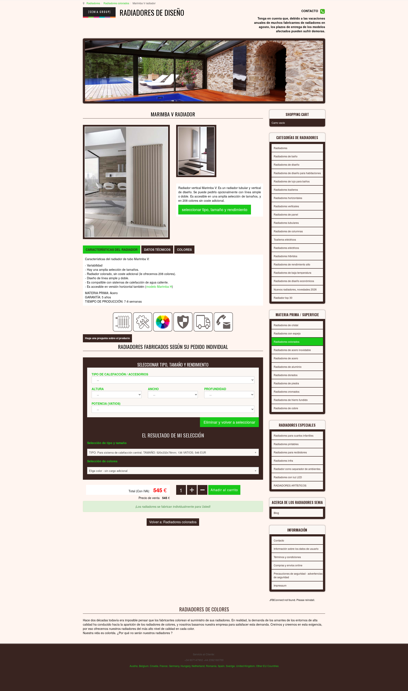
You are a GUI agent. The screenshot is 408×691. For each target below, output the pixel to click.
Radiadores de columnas (288, 231)
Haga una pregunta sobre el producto (107, 338)
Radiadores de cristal (286, 325)
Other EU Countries (267, 666)
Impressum (280, 585)
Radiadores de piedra (286, 383)
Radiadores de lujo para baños (292, 181)
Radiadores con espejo (287, 333)
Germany (174, 666)
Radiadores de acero (286, 358)
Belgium (144, 666)
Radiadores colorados (116, 3)
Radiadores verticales (286, 206)
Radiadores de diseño (286, 164)
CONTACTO (309, 11)
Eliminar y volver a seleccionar (229, 422)
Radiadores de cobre (286, 408)
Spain (221, 666)
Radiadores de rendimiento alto (292, 264)
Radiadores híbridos (285, 256)
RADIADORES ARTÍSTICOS (290, 485)
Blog (276, 513)
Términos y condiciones (287, 557)
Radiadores (93, 3)
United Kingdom (245, 666)
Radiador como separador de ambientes (297, 469)
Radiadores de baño (286, 156)
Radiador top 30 (283, 297)
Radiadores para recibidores (290, 452)
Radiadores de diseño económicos (294, 281)
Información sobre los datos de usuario (296, 548)
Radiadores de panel (286, 214)
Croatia (154, 666)
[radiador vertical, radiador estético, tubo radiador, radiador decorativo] (126, 181)
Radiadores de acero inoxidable (292, 350)
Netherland (198, 666)
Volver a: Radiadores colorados (173, 521)
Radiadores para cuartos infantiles (293, 435)
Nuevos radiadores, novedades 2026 (295, 289)
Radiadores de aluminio (288, 366)
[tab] (111, 249)
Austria (134, 666)
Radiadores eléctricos (286, 248)
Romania (211, 666)
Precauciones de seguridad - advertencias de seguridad (298, 575)
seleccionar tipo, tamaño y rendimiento (214, 209)
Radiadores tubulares (286, 222)
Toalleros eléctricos (285, 239)
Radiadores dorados (286, 375)
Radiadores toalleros (286, 189)
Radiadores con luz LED (288, 477)
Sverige (230, 666)
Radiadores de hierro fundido (291, 400)
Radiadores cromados (286, 391)
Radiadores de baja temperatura (292, 272)
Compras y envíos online (288, 565)
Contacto (279, 540)
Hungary (185, 666)
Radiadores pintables (286, 444)
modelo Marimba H (159, 286)
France (164, 666)
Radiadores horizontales (288, 198)
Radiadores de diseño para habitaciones (297, 173)
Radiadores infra (283, 460)
